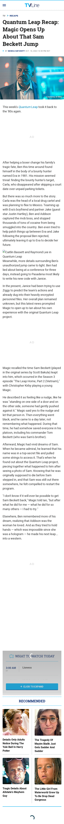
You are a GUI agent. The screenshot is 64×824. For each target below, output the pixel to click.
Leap (28, 107)
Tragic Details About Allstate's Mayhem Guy (14, 792)
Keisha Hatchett (16, 51)
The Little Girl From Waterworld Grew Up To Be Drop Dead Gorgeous (47, 794)
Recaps (14, 15)
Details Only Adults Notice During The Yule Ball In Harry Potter (14, 745)
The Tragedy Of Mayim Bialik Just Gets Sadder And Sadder (45, 745)
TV (4, 15)
